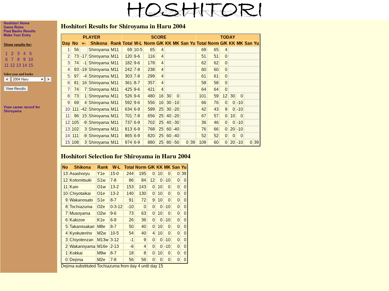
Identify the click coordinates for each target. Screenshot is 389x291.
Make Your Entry (17, 35)
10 (30, 59)
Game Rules (14, 27)
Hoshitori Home (16, 23)
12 (12, 65)
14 (24, 65)
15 (30, 65)
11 (6, 65)
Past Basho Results (19, 31)
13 (18, 65)
